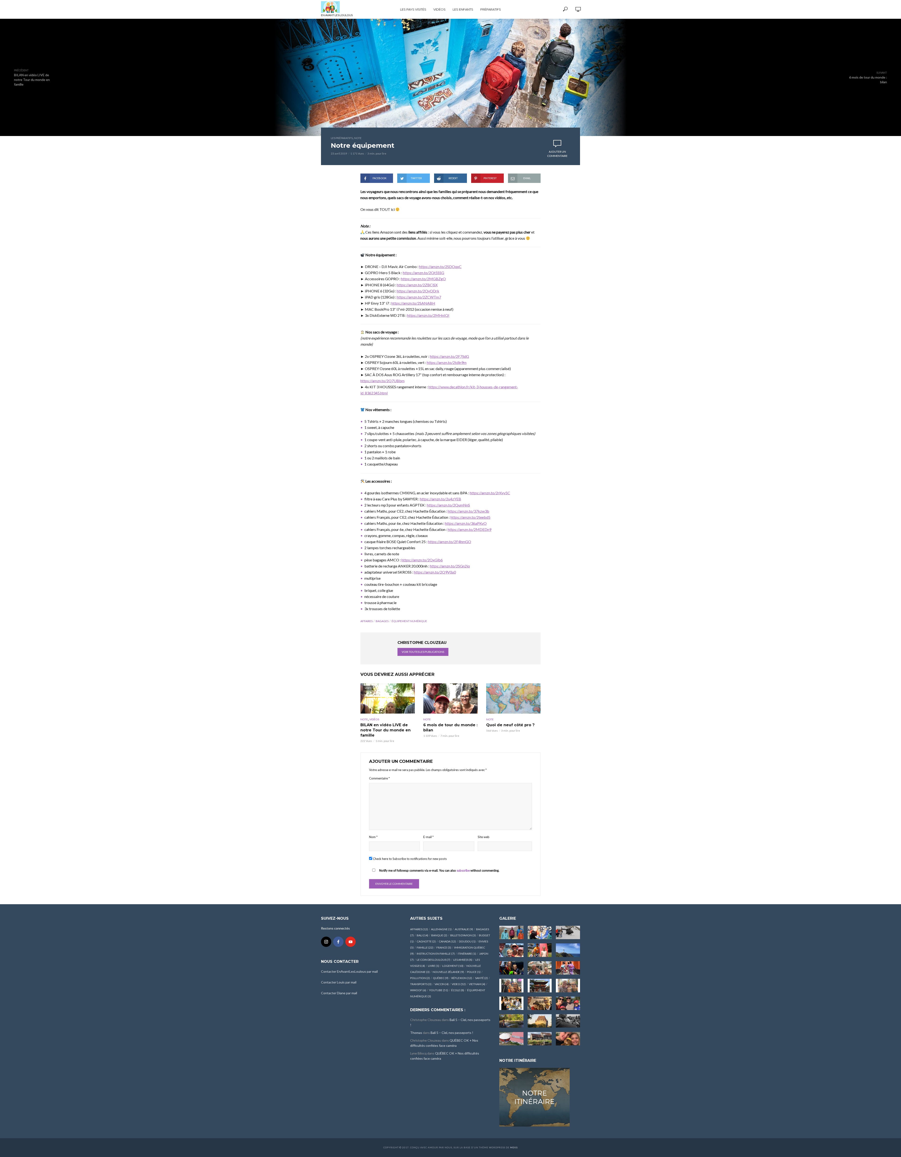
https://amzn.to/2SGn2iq (450, 566)
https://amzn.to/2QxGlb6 (422, 560)
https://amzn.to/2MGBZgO (423, 278)
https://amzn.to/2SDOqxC (440, 266)
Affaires (366, 621)
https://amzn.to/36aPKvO (466, 523)
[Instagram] (326, 942)
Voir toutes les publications (423, 652)
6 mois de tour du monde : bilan (450, 727)
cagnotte (426, 941)
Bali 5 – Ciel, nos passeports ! (452, 1033)
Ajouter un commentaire (557, 154)
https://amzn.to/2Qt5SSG (423, 272)
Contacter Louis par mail (338, 982)
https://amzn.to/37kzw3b (468, 511)
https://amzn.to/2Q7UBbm (382, 380)
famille (425, 947)
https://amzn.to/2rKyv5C (490, 493)
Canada (447, 941)
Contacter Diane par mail (339, 993)
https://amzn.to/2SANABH (413, 303)
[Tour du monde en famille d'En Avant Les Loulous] (534, 1096)
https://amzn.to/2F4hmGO (449, 541)
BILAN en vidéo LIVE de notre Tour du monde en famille (385, 730)
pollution (420, 978)
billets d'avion (463, 935)
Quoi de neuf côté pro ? (510, 725)
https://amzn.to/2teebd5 (470, 517)
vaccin (442, 984)
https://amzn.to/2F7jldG (449, 356)
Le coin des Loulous (433, 959)
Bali (422, 935)
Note (358, 138)
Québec (440, 978)
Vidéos (439, 9)
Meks (514, 1147)
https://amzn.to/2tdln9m (446, 362)
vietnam (477, 984)
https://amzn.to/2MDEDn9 (469, 529)
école (457, 990)
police (474, 972)
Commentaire (379, 778)
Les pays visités (413, 9)
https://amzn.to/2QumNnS (448, 505)
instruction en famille (436, 953)
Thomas (416, 1033)
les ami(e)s (462, 959)
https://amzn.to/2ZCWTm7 (419, 297)
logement (452, 966)
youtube (438, 990)
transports (420, 984)
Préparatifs (490, 9)
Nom (373, 837)
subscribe (463, 870)
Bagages (382, 621)
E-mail (428, 837)
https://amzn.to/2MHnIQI (428, 315)
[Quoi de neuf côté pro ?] (513, 698)
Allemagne (441, 929)
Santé (481, 978)
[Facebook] (338, 942)
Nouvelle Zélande (448, 972)
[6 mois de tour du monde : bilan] (450, 698)
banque (439, 935)
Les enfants (463, 9)
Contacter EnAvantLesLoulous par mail (349, 971)
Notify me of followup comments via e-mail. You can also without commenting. (438, 870)
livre (433, 966)
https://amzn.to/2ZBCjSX (417, 285)
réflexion (461, 978)
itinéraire (467, 953)
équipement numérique (409, 621)
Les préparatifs (342, 138)
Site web (483, 837)
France (443, 947)
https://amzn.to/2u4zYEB (440, 499)
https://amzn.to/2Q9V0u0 (435, 572)
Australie (464, 929)
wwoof (418, 990)
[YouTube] (350, 942)
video (459, 984)
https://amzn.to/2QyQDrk (418, 291)
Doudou (467, 941)
